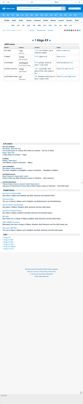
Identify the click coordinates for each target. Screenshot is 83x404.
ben (62, 50)
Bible (4, 30)
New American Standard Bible (12, 193)
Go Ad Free (3, 395)
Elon (62, 76)
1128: (36, 50)
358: (36, 76)
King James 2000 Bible (10, 228)
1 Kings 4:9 (6, 238)
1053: (36, 69)
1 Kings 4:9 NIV (8, 240)
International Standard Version (12, 210)
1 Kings (8, 30)
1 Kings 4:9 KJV (8, 249)
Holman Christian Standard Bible (13, 205)
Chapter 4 (13, 30)
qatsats (63, 57)
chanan (73, 76)
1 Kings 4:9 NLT (8, 242)
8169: (36, 63)
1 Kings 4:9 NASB (9, 246)
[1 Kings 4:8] (2, 187)
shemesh (71, 69)
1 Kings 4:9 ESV (8, 244)
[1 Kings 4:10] (80, 187)
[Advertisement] (41, 124)
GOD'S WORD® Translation (11, 222)
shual (71, 63)
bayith (62, 69)
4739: (36, 57)
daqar (68, 50)
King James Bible (8, 199)
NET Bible (6, 216)
